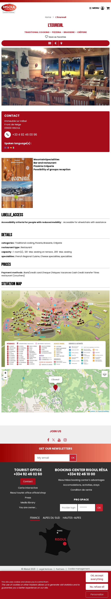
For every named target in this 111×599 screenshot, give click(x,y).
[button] (108, 8)
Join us (55, 431)
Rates (55, 43)
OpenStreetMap (103, 411)
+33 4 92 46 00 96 (24, 135)
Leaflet (92, 411)
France (35, 518)
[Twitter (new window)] (53, 440)
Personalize (96, 594)
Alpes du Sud (51, 518)
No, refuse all (97, 586)
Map (61, 43)
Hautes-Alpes (72, 518)
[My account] (103, 8)
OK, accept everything (97, 577)
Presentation (49, 43)
